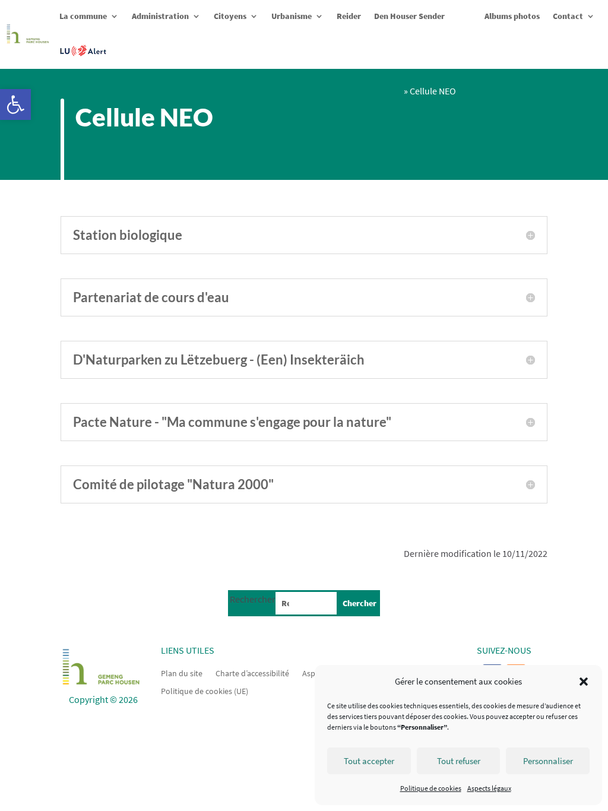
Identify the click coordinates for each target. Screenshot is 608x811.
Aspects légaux (489, 788)
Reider (349, 16)
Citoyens (230, 16)
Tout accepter (369, 760)
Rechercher (253, 599)
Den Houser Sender (409, 16)
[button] (15, 104)
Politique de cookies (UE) (204, 690)
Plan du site (181, 672)
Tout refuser (458, 760)
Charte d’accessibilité (252, 672)
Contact (568, 16)
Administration (160, 16)
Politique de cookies (430, 788)
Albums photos (512, 16)
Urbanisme (291, 16)
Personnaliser (548, 760)
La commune (83, 16)
